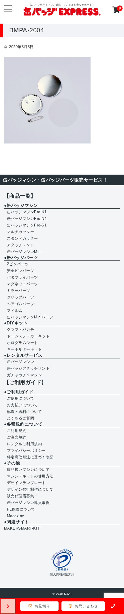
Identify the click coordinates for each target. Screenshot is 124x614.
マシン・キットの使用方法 (30, 476)
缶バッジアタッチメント (28, 368)
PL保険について (21, 509)
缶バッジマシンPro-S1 (27, 225)
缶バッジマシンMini (24, 252)
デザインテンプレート (26, 483)
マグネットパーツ (22, 284)
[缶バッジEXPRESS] (62, 12)
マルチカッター (20, 232)
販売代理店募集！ (22, 496)
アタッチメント (20, 245)
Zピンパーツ (18, 264)
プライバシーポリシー (26, 450)
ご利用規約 (17, 430)
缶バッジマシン (20, 362)
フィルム (14, 310)
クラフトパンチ (20, 329)
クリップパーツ (20, 297)
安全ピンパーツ (20, 271)
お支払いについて (22, 405)
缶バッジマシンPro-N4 (27, 218)
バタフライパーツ (22, 277)
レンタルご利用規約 (24, 444)
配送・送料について (24, 411)
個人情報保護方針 (62, 574)
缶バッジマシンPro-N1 (27, 212)
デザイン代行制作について (30, 489)
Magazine (15, 516)
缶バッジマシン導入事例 (28, 502)
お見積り (41, 606)
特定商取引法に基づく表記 (30, 457)
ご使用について (20, 398)
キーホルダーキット (24, 349)
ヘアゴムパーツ (20, 304)
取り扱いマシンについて (28, 469)
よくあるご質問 (20, 418)
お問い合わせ (85, 606)
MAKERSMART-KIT (22, 528)
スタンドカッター (22, 238)
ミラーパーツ (18, 290)
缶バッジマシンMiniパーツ (30, 317)
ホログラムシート (22, 343)
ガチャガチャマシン (24, 375)
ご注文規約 (17, 437)
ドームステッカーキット (28, 336)
